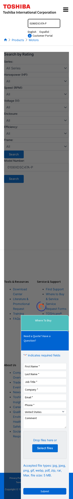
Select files (45, 448)
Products (18, 40)
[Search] (58, 23)
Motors (34, 40)
